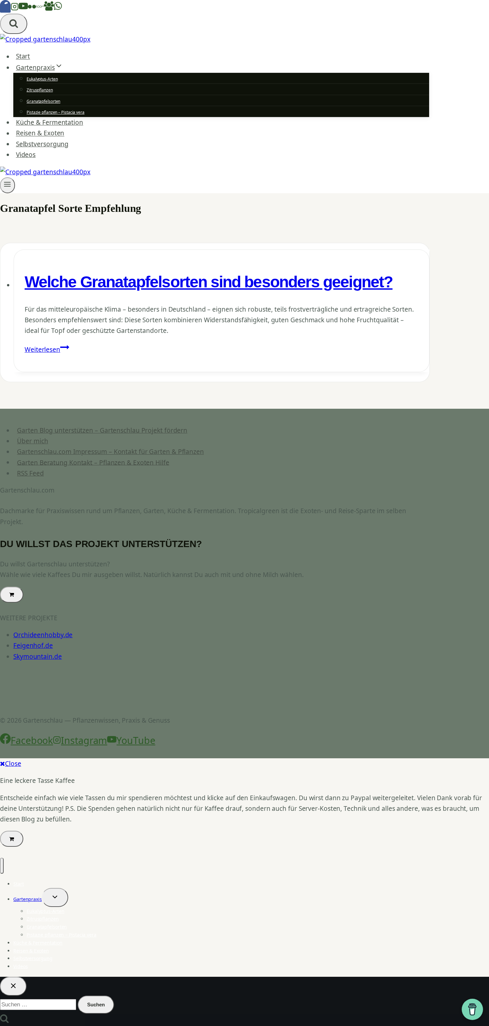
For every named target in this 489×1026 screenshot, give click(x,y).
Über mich (32, 441)
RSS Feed (30, 473)
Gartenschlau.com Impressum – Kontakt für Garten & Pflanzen (110, 451)
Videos (26, 154)
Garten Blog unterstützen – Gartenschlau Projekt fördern (102, 430)
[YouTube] (23, 8)
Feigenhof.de (33, 645)
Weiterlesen (47, 349)
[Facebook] (5, 8)
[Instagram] (15, 8)
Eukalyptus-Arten (42, 79)
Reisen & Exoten (40, 133)
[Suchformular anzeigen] (13, 24)
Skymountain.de (37, 656)
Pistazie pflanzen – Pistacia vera (55, 112)
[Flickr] (32, 8)
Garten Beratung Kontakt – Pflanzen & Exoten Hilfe (93, 462)
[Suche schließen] (13, 986)
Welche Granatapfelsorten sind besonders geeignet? (209, 282)
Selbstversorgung (42, 144)
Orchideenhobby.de (43, 635)
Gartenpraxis (27, 899)
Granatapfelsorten (43, 101)
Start (23, 56)
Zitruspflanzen (40, 90)
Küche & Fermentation (49, 122)
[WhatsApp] (58, 8)
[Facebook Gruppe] (49, 8)
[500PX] (40, 8)
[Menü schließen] (2, 866)
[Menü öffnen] (7, 185)
